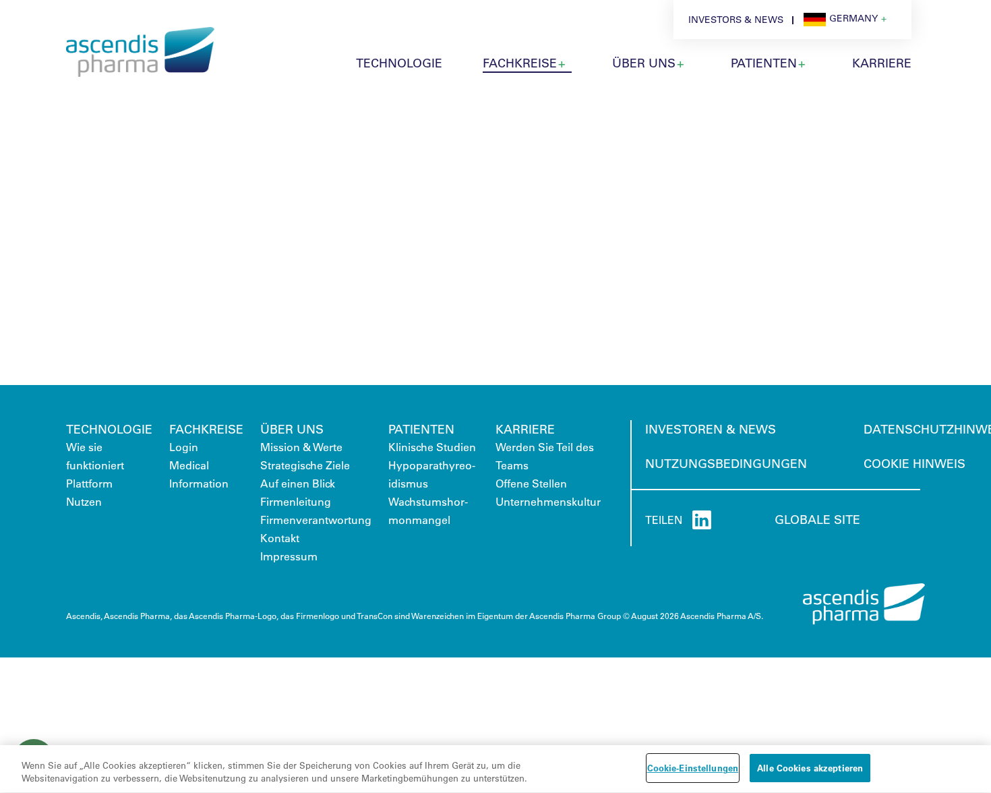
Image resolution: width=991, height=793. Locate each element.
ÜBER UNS (643, 63)
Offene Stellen (531, 483)
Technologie (109, 429)
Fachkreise (520, 63)
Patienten (421, 429)
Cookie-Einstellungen (693, 767)
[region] (495, 769)
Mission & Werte (301, 447)
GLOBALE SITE (817, 519)
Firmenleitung (295, 501)
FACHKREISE (206, 429)
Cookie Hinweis (914, 463)
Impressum (289, 556)
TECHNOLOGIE (399, 63)
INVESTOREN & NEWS (710, 429)
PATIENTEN (764, 63)
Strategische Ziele (305, 465)
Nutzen (84, 501)
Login (183, 447)
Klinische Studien (432, 447)
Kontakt (279, 538)
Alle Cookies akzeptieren (810, 767)
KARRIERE (881, 63)
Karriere (525, 429)
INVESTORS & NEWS (735, 19)
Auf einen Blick (297, 483)
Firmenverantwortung (315, 519)
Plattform (89, 483)
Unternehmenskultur (548, 501)
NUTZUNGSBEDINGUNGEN (726, 463)
